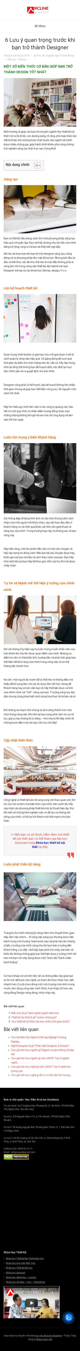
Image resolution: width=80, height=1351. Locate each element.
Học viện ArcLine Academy (48, 1335)
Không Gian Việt (44, 1339)
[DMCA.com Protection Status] (16, 1158)
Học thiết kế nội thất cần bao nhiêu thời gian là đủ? (41, 1021)
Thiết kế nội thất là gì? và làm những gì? (34, 1017)
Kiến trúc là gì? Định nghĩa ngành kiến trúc (35, 1013)
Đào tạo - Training (17, 59)
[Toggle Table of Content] (35, 165)
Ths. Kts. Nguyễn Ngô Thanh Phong (55, 55)
